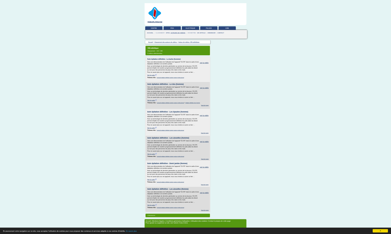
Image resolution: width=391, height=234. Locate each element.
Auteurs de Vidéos (178, 33)
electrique (190, 28)
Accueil (150, 33)
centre (154, 28)
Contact (220, 33)
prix (172, 28)
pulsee (209, 28)
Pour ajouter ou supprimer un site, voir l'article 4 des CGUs (167, 223)
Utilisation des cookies (199, 221)
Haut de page (205, 105)
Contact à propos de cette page (219, 221)
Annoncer (212, 33)
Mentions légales (158, 221)
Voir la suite (151, 75)
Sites (168, 33)
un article (201, 33)
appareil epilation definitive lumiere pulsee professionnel (170, 77)
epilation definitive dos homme (192, 102)
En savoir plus (131, 231)
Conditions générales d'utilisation (178, 221)
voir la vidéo (204, 63)
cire (227, 28)
